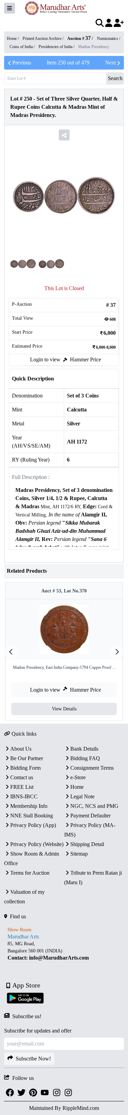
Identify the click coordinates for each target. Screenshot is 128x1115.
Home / (13, 38)
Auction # (79, 38)
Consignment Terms (92, 768)
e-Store (78, 777)
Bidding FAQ (85, 758)
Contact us (21, 777)
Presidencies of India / (57, 46)
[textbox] (64, 535)
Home (77, 787)
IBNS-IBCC (24, 796)
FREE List (21, 787)
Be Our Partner (26, 758)
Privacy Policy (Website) (36, 844)
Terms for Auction (29, 873)
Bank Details (84, 749)
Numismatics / (108, 38)
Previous (21, 62)
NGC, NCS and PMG (94, 806)
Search (115, 78)
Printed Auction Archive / (44, 38)
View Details (64, 708)
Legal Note (82, 796)
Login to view (45, 359)
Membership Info (28, 806)
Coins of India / (23, 46)
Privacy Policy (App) (33, 825)
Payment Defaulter (90, 815)
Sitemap (79, 854)
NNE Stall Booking (31, 815)
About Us (20, 749)
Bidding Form (25, 768)
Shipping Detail (87, 844)
